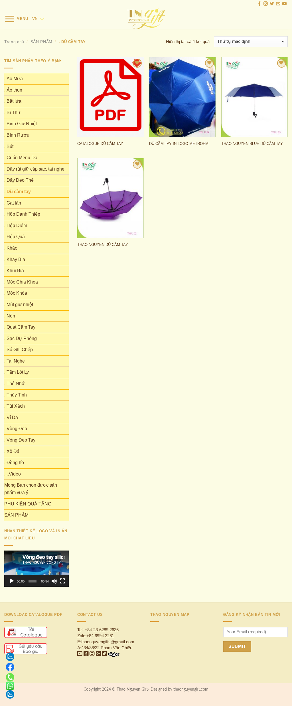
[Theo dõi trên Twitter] (272, 4)
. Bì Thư (12, 112)
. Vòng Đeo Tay (19, 440)
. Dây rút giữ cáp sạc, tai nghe (34, 169)
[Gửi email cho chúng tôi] (278, 4)
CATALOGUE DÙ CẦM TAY (100, 143)
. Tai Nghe (14, 361)
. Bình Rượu (16, 135)
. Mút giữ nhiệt (18, 304)
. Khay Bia (14, 259)
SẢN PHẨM (41, 41)
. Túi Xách (14, 406)
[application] (36, 569)
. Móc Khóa (15, 293)
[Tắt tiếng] (54, 581)
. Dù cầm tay (17, 191)
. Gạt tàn (12, 203)
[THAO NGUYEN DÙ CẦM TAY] (110, 198)
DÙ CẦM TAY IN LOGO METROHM (178, 143)
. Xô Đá (11, 451)
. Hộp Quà (14, 236)
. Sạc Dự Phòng (20, 338)
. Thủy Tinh (15, 395)
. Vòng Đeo (15, 428)
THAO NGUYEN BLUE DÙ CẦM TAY (252, 143)
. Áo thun (13, 90)
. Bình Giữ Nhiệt (20, 123)
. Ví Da (11, 417)
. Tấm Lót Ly (16, 372)
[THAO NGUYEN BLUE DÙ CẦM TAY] (254, 97)
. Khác (10, 248)
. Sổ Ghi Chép (18, 349)
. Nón (9, 315)
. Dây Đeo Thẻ (19, 180)
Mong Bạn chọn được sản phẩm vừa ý (30, 489)
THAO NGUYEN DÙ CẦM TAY (102, 244)
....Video (12, 474)
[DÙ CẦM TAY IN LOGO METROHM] (182, 97)
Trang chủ (14, 41)
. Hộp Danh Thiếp (22, 214)
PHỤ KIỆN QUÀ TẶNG (27, 503)
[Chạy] (12, 581)
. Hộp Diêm (15, 225)
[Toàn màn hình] (62, 581)
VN (35, 19)
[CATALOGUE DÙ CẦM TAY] (110, 97)
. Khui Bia (14, 270)
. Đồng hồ (14, 462)
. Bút (8, 146)
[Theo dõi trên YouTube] (284, 4)
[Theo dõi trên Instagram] (265, 4)
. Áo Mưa (13, 78)
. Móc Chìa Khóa (21, 282)
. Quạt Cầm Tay (19, 327)
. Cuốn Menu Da (20, 157)
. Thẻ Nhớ (14, 383)
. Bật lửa (12, 101)
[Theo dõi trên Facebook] (259, 4)
